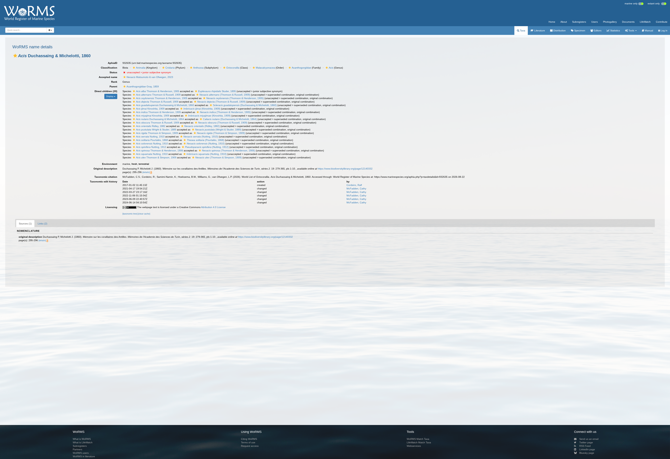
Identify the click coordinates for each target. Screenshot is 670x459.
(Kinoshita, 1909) (201, 108)
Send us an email (588, 439)
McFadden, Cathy (356, 188)
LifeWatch (645, 21)
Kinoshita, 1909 (150, 108)
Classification (109, 67)
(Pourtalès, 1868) (205, 140)
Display (110, 96)
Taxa (522, 30)
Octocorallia (232, 67)
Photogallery (610, 21)
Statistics (614, 30)
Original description (105, 168)
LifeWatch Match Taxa (419, 442)
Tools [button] (631, 30)
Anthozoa (198, 67)
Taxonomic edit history (103, 181)
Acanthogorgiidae (301, 67)
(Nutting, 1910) (200, 136)
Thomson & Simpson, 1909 (157, 133)
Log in (663, 30)
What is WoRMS (82, 439)
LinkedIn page (587, 449)
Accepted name (108, 77)
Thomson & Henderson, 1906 (159, 150)
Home (552, 21)
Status (113, 72)
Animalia (140, 67)
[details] (146, 172)
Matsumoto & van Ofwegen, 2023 (149, 77)
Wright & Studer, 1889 (156, 129)
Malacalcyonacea (265, 67)
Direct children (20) (106, 91)
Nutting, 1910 (150, 136)
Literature (539, 30)
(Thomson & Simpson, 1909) (221, 133)
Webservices (414, 446)
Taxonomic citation (105, 176)
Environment (109, 164)
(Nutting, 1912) (207, 147)
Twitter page (586, 442)
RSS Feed (585, 446)
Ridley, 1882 (150, 126)
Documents (628, 21)
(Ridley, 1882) (202, 126)
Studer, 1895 (217, 91)
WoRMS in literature (84, 456)
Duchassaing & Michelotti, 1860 (165, 105)
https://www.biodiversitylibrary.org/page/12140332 (345, 168)
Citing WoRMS (249, 439)
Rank (114, 81)
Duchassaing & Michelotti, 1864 (160, 119)
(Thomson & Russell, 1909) (224, 94)
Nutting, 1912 (151, 147)
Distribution (559, 30)
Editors (597, 30)
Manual (648, 30)
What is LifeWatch (82, 442)
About (563, 21)
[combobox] (26, 30)
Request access (250, 446)
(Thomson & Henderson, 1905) (235, 98)
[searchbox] (25, 30)
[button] (15, 56)
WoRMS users (81, 453)
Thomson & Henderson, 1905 (157, 91)
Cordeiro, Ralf (354, 185)
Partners (77, 449)
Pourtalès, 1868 (152, 140)
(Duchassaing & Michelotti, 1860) (245, 105)
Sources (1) (25, 223)
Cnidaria (170, 67)
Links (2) (42, 223)
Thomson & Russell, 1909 (158, 94)
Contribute (661, 21)
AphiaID (112, 63)
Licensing (111, 207)
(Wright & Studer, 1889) (218, 129)
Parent (113, 86)
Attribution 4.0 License (213, 207)
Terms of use (248, 442)
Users (594, 21)
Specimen (579, 30)
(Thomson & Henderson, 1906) (228, 150)
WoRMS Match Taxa (418, 439)
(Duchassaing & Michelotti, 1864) (230, 119)
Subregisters (579, 21)
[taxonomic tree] (130, 214)
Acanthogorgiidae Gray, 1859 (142, 86)
